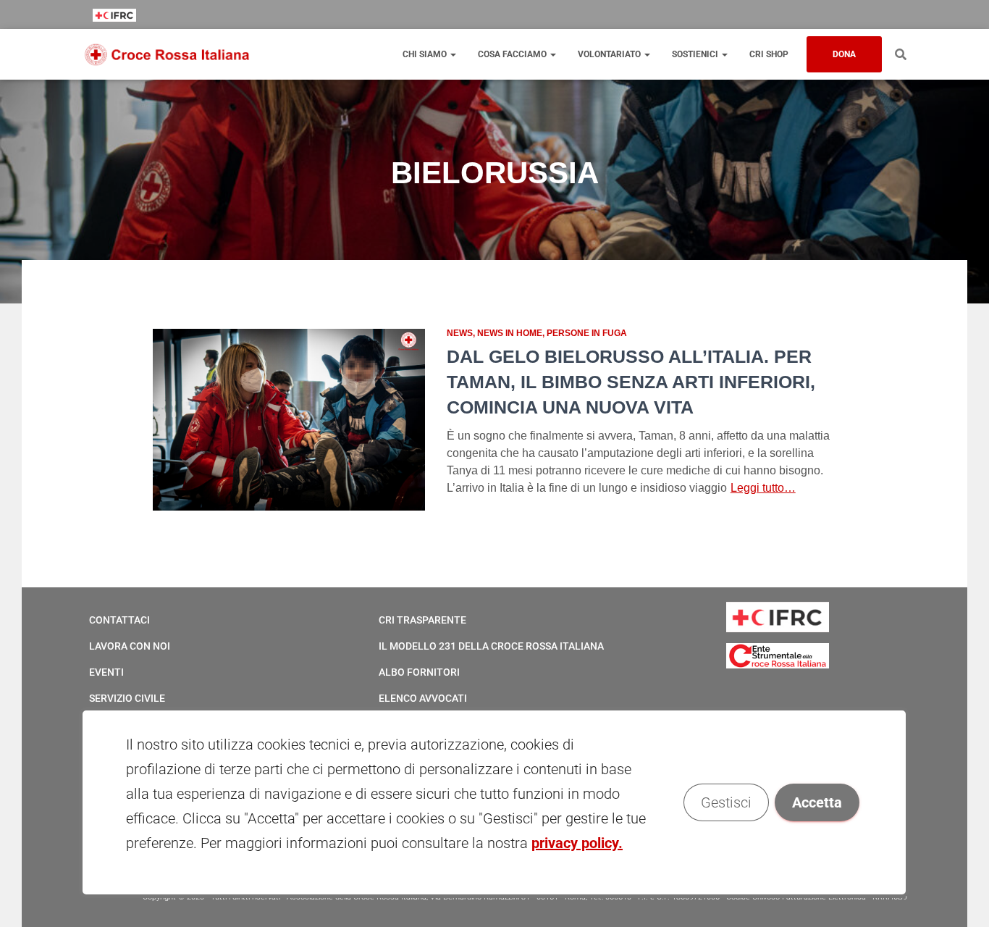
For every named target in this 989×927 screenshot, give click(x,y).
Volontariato (610, 54)
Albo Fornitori (419, 672)
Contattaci (119, 620)
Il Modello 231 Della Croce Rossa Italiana (491, 646)
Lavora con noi (129, 646)
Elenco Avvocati (423, 698)
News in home (509, 333)
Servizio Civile (127, 698)
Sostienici (696, 54)
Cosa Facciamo (513, 54)
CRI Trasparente (422, 620)
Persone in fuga (587, 333)
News (460, 333)
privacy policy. (577, 843)
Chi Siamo (426, 54)
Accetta (818, 802)
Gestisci (727, 802)
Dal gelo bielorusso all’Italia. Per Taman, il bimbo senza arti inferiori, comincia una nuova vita (631, 381)
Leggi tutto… (763, 488)
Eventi (106, 672)
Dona (844, 54)
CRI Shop (768, 54)
